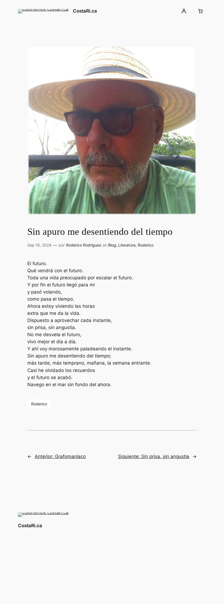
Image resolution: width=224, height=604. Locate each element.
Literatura (126, 245)
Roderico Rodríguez (83, 245)
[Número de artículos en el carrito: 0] (200, 11)
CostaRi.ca (85, 11)
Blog (112, 245)
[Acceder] (183, 11)
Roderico (146, 245)
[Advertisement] (121, 552)
